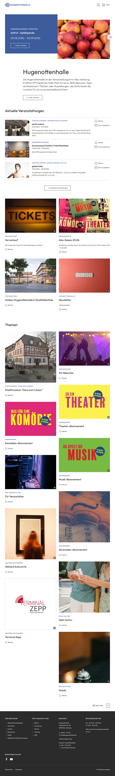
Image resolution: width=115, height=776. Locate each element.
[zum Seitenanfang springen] (108, 705)
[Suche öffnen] (98, 5)
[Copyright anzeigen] (108, 57)
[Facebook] (6, 759)
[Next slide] (110, 37)
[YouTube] (11, 759)
